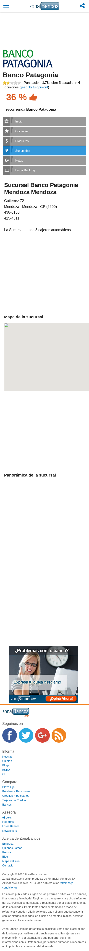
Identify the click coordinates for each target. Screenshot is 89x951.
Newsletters (9, 830)
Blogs (5, 765)
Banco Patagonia (30, 75)
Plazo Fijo (8, 787)
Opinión (7, 761)
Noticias (7, 756)
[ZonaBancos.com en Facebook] (9, 735)
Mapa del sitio (11, 861)
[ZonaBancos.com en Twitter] (26, 735)
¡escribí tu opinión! (34, 87)
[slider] (12, 83)
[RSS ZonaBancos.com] (59, 735)
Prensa (6, 852)
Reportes (8, 822)
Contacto (7, 865)
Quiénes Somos (12, 848)
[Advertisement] (44, 35)
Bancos (7, 804)
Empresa (7, 843)
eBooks (7, 817)
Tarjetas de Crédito (14, 800)
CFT (5, 774)
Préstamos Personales (16, 791)
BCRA (6, 769)
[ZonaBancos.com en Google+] (42, 735)
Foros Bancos (10, 826)
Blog (5, 856)
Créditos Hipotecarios (15, 795)
